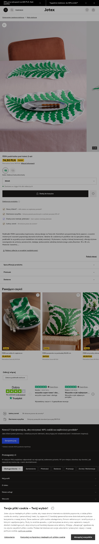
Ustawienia (9, 537)
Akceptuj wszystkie (83, 537)
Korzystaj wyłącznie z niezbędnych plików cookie (42, 537)
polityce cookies (25, 531)
